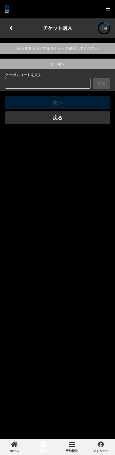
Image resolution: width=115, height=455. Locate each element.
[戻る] (11, 28)
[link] (14, 447)
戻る (58, 117)
